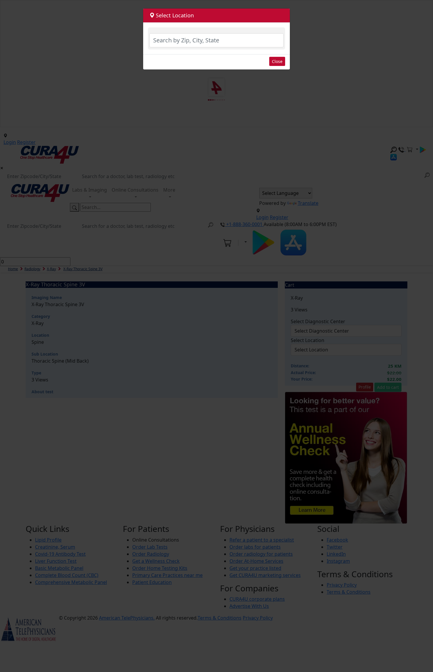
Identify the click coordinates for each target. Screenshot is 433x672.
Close (277, 61)
